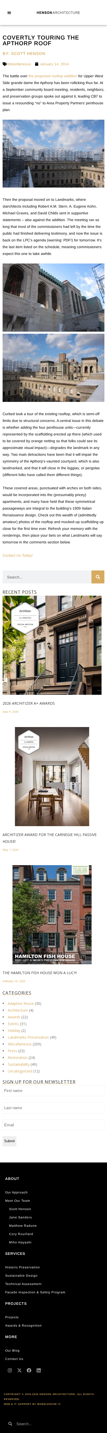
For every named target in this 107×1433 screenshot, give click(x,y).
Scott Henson (20, 1209)
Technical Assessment (23, 1284)
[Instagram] (10, 1370)
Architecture (18, 1010)
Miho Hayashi (20, 1242)
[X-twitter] (19, 1370)
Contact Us (14, 1359)
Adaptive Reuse (21, 1003)
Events (13, 1023)
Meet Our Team (17, 1201)
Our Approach (16, 1192)
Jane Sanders (20, 1217)
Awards (14, 1016)
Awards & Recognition (23, 1325)
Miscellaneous (19, 64)
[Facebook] (29, 1370)
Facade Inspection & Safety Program (35, 1292)
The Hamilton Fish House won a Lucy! (40, 972)
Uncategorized (20, 1071)
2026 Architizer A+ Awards (29, 703)
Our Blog (12, 1350)
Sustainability (19, 1064)
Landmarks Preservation (28, 1037)
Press (12, 1050)
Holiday (14, 1030)
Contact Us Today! (18, 555)
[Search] (97, 576)
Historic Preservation (22, 1267)
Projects (12, 1317)
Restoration (18, 1057)
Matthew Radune (23, 1226)
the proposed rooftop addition (53, 76)
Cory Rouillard (21, 1234)
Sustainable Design (21, 1275)
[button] (9, 13)
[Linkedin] (38, 1370)
